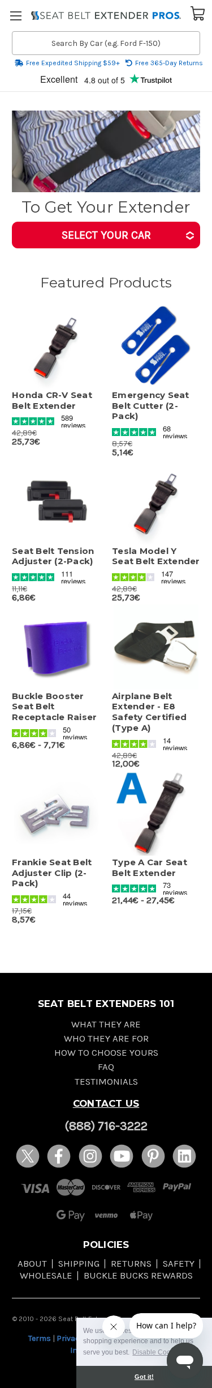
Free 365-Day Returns (169, 63)
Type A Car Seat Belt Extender (149, 867)
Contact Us (106, 1103)
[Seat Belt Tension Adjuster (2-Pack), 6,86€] (56, 501)
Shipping (78, 1263)
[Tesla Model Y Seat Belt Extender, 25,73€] (156, 501)
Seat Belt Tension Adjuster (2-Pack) (53, 556)
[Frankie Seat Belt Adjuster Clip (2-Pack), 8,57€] (56, 813)
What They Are (106, 1024)
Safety (178, 1263)
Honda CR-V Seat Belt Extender (52, 400)
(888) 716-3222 (106, 1126)
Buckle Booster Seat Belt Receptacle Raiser (54, 707)
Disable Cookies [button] (157, 1352)
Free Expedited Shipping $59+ (73, 63)
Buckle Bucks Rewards (138, 1275)
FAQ (106, 1066)
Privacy (70, 1338)
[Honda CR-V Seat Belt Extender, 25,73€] (56, 345)
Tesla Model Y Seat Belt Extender (156, 556)
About (32, 1263)
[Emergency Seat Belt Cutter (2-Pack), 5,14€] (156, 345)
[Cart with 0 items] (198, 12)
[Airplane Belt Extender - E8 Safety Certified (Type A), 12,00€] (156, 646)
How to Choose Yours (106, 1052)
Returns (131, 1263)
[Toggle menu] (15, 15)
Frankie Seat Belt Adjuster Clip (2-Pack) (52, 873)
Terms (39, 1338)
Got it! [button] (144, 1376)
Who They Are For (106, 1038)
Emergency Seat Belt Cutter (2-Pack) (150, 406)
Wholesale (46, 1275)
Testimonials (106, 1081)
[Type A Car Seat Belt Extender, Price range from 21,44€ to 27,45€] (156, 813)
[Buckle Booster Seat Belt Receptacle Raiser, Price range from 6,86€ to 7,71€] (56, 646)
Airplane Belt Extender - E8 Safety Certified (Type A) (149, 712)
